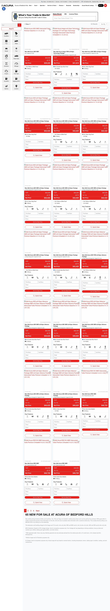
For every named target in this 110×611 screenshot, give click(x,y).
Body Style (16, 58)
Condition (6, 36)
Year (6, 43)
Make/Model (57, 14)
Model (6, 51)
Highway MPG (16, 81)
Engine (6, 73)
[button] (30, 5)
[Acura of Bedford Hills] (7, 5)
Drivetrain (6, 66)
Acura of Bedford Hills (21, 5)
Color (6, 58)
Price (16, 36)
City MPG (6, 81)
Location (16, 88)
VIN (65, 14)
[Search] (19, 25)
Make (16, 43)
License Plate (73, 14)
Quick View (38, 87)
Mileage (16, 66)
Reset (10, 29)
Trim (16, 51)
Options (6, 88)
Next (37, 510)
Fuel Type (16, 73)
